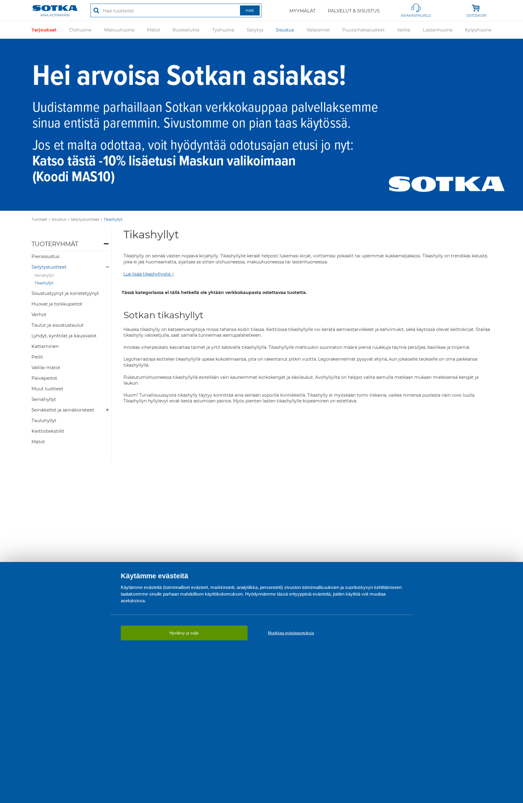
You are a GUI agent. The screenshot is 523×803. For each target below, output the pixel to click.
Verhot (38, 314)
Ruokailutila (186, 30)
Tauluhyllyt (43, 420)
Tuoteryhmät (54, 244)
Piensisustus (45, 256)
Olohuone (80, 30)
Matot (153, 30)
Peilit (37, 357)
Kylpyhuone (478, 30)
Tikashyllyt (113, 219)
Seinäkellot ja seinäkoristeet (62, 410)
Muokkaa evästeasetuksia (291, 633)
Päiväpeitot (44, 378)
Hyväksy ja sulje (184, 633)
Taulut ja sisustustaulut (57, 325)
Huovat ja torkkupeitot (56, 304)
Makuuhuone (119, 30)
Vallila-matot (45, 367)
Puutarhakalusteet (363, 30)
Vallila (403, 30)
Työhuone (223, 30)
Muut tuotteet (47, 389)
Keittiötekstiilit (47, 431)
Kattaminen (45, 346)
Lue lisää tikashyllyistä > (148, 274)
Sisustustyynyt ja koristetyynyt (65, 293)
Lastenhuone (437, 30)
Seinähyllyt (44, 275)
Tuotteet (39, 219)
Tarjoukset (44, 30)
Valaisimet (318, 30)
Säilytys (255, 30)
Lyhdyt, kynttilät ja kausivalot (64, 336)
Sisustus (285, 30)
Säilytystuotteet (85, 219)
